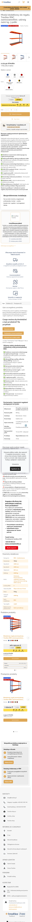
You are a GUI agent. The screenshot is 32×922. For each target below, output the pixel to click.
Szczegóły (15, 658)
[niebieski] (8, 640)
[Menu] (28, 2)
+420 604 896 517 (13, 905)
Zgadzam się (15, 469)
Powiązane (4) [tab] (18, 303)
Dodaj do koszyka (16, 114)
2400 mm (16, 564)
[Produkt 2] (14, 731)
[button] (8, 75)
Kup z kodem (15, 102)
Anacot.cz (22, 916)
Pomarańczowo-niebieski (18, 578)
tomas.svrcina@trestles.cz (15, 907)
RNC (15, 600)
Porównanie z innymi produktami (13, 333)
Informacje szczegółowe (7, 245)
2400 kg (16, 573)
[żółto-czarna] (15, 640)
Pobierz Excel (8, 762)
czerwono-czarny (22, 581)
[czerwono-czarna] (17, 640)
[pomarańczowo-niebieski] (13, 640)
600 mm (16, 570)
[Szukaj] (19, 2)
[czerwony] (12, 640)
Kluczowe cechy (8, 329)
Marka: (24, 26)
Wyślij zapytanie (11, 547)
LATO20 (18, 99)
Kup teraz (16, 119)
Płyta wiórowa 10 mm (20, 588)
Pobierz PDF (8, 781)
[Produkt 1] (13, 731)
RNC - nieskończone (8, 10)
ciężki (15, 604)
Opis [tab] (3, 303)
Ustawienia (15, 464)
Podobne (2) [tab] (9, 303)
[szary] (10, 640)
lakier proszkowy (18, 608)
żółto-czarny (17, 582)
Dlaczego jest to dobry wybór (12, 337)
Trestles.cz (12, 916)
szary (15, 581)
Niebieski (16, 576)
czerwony (22, 579)
